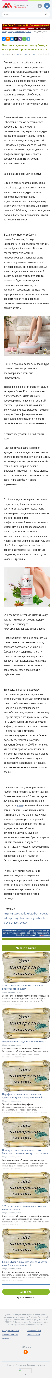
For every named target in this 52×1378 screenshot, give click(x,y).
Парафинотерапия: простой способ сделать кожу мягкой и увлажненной (22, 1096)
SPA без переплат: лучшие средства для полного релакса (24, 1207)
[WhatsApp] (24, 39)
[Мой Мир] (12, 39)
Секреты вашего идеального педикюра (23, 1041)
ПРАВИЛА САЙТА (34, 1330)
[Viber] (20, 39)
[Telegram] (28, 39)
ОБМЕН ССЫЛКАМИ (10, 1334)
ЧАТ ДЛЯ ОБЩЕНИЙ (10, 1330)
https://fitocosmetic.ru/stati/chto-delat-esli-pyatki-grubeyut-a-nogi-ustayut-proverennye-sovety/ (26, 918)
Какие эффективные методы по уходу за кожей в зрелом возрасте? (24, 1263)
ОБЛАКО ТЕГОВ (33, 1334)
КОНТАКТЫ (7, 1338)
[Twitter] (16, 39)
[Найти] (46, 14)
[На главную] (15, 6)
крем (20, 805)
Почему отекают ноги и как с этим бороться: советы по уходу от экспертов (25, 1151)
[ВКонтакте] (4, 39)
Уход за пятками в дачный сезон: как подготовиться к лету (22, 987)
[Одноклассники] (8, 39)
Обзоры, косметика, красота (11, 992)
